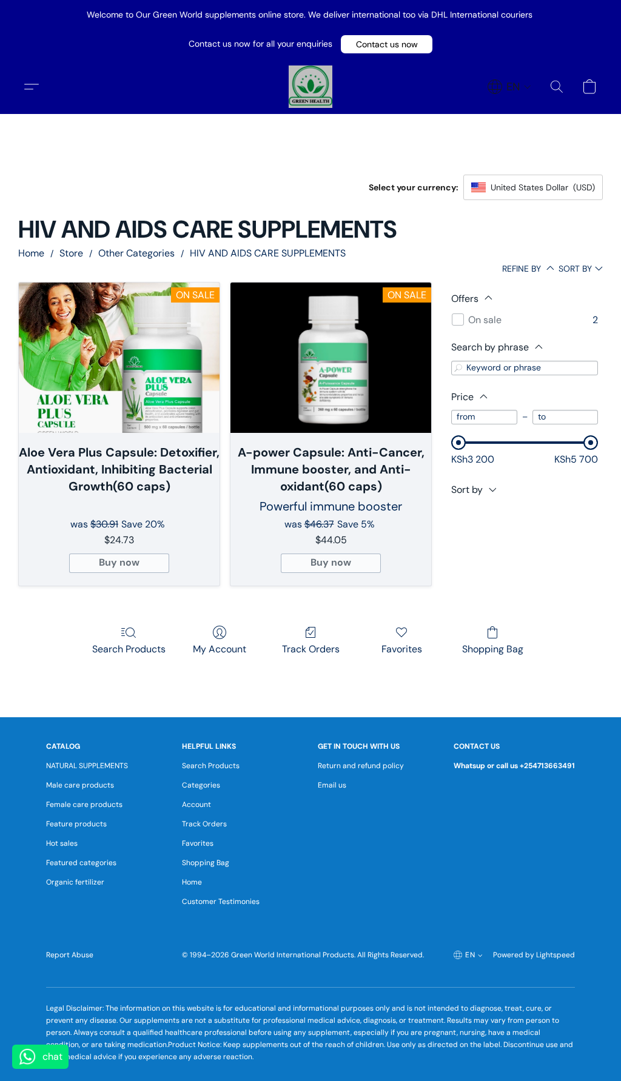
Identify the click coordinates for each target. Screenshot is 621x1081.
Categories (201, 785)
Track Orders (311, 649)
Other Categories (136, 253)
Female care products (84, 804)
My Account (219, 649)
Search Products (129, 649)
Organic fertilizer (75, 882)
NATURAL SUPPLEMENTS (87, 766)
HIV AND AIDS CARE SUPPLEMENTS (268, 253)
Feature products (76, 824)
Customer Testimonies (221, 901)
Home (31, 253)
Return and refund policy (361, 766)
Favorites (401, 649)
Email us (332, 785)
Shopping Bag (492, 649)
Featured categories (81, 863)
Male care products (80, 785)
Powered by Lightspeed (534, 955)
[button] (386, 44)
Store (71, 253)
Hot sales (62, 843)
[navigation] (509, 86)
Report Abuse (69, 955)
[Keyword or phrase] (458, 367)
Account (196, 804)
